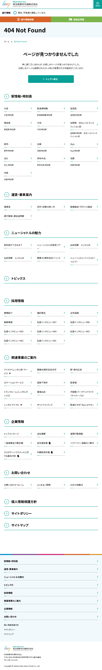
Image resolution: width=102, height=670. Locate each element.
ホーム (6, 41)
